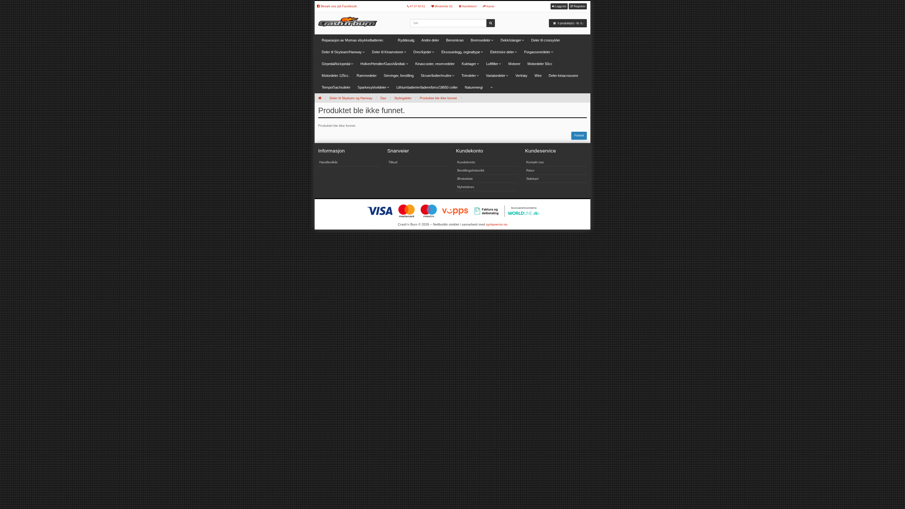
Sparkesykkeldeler (372, 87)
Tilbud (392, 162)
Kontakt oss (535, 162)
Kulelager (469, 64)
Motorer (514, 64)
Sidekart (532, 179)
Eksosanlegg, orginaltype (460, 52)
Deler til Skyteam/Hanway (342, 52)
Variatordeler (495, 76)
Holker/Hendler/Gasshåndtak (382, 64)
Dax (383, 98)
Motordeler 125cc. (336, 76)
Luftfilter (492, 64)
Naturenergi (474, 87)
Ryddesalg (406, 40)
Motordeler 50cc (539, 64)
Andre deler (430, 40)
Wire (538, 76)
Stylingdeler (403, 98)
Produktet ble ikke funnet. (439, 98)
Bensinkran (455, 40)
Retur (530, 170)
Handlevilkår (328, 162)
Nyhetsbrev (465, 187)
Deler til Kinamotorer (387, 52)
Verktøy (521, 76)
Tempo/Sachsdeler (336, 87)
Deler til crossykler (545, 40)
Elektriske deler (502, 52)
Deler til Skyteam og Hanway (350, 98)
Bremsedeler (480, 40)
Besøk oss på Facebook (338, 6)
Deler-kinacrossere (563, 76)
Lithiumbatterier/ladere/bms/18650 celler (427, 87)
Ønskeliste (465, 179)
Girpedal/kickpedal (336, 64)
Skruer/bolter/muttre (436, 76)
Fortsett (579, 135)
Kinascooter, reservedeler (435, 64)
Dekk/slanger (511, 40)
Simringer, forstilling (399, 76)
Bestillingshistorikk (470, 170)
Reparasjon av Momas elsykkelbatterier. (353, 40)
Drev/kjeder (422, 52)
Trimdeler (468, 76)
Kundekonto (466, 162)
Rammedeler (367, 76)
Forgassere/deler (537, 52)
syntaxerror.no (496, 224)
